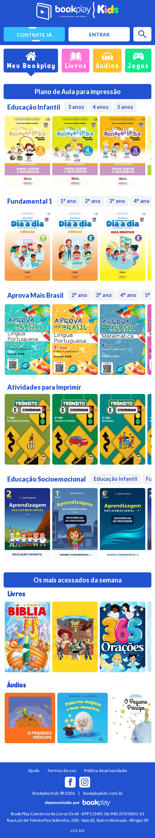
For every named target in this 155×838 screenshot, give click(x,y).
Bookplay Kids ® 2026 (53, 793)
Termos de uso (61, 770)
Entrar (99, 34)
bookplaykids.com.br (103, 793)
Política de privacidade (105, 770)
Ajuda (33, 770)
